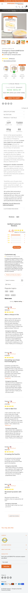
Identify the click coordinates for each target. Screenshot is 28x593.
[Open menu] (2, 3)
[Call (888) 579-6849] (19, 7)
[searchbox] (13, 280)
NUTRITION (7, 114)
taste (6, 291)
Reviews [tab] (11, 217)
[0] (25, 7)
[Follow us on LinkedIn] (11, 578)
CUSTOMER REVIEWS (11, 209)
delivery (7, 295)
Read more (8, 378)
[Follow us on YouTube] (8, 578)
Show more (8, 298)
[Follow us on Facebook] (2, 578)
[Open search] (16, 7)
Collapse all (24, 108)
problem (13, 295)
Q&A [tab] (17, 217)
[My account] (22, 7)
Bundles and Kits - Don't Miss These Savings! (14, 0)
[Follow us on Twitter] (5, 578)
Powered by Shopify (5, 590)
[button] (25, 7)
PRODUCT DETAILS (10, 118)
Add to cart (14, 98)
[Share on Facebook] (3, 104)
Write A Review (16, 247)
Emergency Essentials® (8, 48)
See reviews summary (10, 61)
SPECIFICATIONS (9, 111)
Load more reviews (14, 516)
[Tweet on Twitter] (8, 104)
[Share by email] (11, 104)
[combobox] (16, 301)
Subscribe (6, 566)
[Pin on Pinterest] (6, 104)
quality (11, 291)
